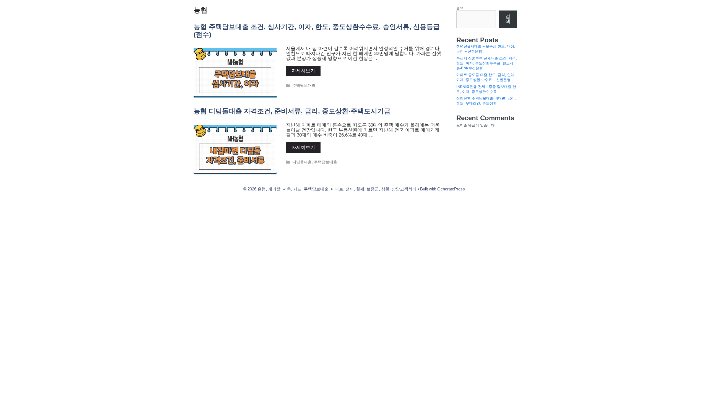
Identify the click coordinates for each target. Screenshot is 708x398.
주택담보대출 (304, 85)
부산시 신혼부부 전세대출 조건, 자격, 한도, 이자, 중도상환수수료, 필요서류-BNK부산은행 (486, 63)
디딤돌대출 (302, 162)
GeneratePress (451, 189)
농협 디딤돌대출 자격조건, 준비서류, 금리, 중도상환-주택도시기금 (292, 111)
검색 (460, 8)
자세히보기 (303, 71)
